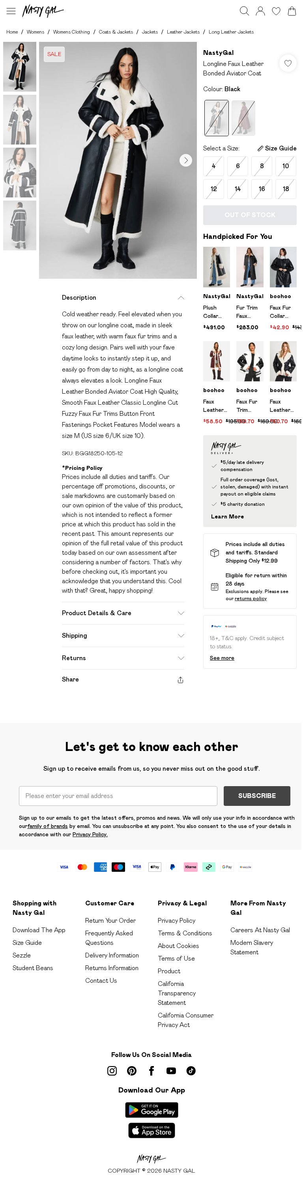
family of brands (47, 826)
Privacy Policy (176, 920)
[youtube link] (171, 1071)
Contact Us (101, 980)
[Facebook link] (151, 1071)
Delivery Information (112, 955)
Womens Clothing (71, 31)
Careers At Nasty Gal (260, 930)
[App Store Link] (151, 1120)
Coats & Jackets (116, 31)
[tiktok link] (191, 1071)
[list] (118, 160)
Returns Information (111, 968)
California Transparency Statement (177, 993)
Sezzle (22, 955)
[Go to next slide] (186, 160)
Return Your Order (110, 920)
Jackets (150, 31)
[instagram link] (112, 1071)
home (12, 31)
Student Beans (33, 968)
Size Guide (27, 942)
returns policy (251, 598)
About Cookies (178, 945)
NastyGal (218, 52)
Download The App (39, 930)
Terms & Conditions (185, 933)
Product (169, 971)
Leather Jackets (183, 31)
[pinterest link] (132, 1071)
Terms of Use (176, 958)
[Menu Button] (11, 11)
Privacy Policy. (90, 834)
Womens (35, 31)
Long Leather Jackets (231, 31)
